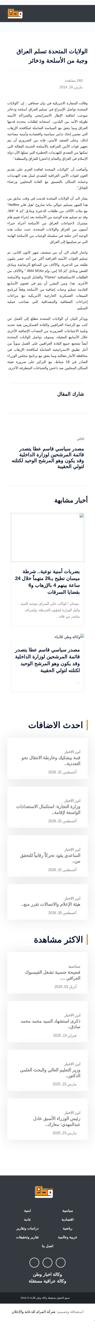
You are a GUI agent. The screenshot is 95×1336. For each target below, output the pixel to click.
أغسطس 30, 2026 (62, 913)
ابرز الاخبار (72, 752)
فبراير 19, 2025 (65, 1035)
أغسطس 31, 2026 (62, 772)
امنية (27, 1211)
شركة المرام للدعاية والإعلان (34, 1311)
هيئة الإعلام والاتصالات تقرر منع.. (50, 904)
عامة (27, 1219)
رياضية (67, 1228)
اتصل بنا (47, 1246)
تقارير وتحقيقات (27, 1237)
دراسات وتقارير (27, 1228)
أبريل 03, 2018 (65, 987)
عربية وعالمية (67, 1237)
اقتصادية (68, 1219)
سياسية (74, 966)
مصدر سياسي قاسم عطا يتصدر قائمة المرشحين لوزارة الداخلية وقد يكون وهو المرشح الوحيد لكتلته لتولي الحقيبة (48, 457)
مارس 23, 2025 (65, 1084)
